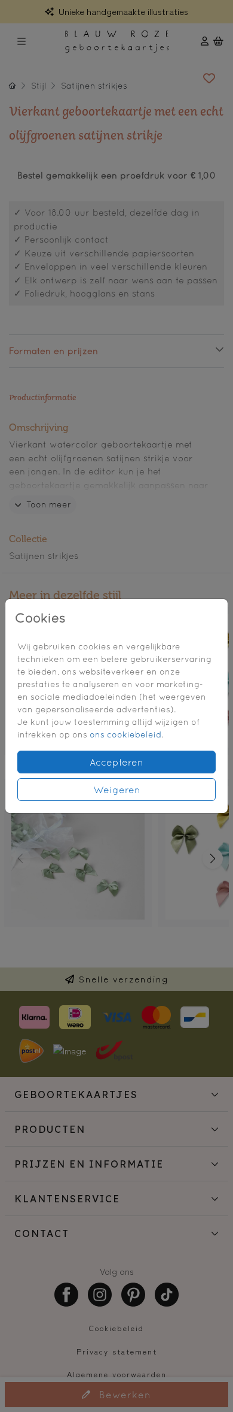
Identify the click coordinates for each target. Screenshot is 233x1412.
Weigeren (116, 789)
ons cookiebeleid (125, 734)
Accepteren (116, 762)
